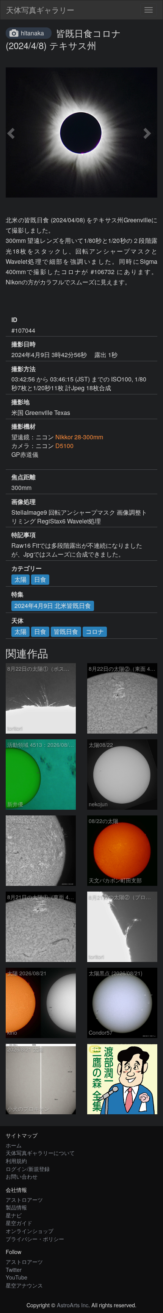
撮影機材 (23, 426)
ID (14, 320)
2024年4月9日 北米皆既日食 (52, 605)
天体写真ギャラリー (40, 9)
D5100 (64, 445)
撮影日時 (23, 344)
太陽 (20, 579)
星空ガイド (19, 1223)
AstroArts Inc (72, 1305)
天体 (17, 620)
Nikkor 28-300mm (79, 436)
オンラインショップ (29, 1231)
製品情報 (16, 1207)
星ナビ (14, 1215)
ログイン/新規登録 (28, 1169)
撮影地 (20, 402)
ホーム (14, 1145)
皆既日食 (66, 631)
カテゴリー (26, 568)
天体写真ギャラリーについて (40, 1153)
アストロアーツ (24, 1199)
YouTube (16, 1277)
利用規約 (16, 1161)
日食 (40, 579)
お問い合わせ (22, 1176)
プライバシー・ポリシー (35, 1239)
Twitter (14, 1269)
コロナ (95, 631)
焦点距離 (23, 477)
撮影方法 (23, 369)
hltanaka (32, 33)
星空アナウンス (24, 1285)
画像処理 (23, 502)
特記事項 (23, 535)
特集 (17, 594)
